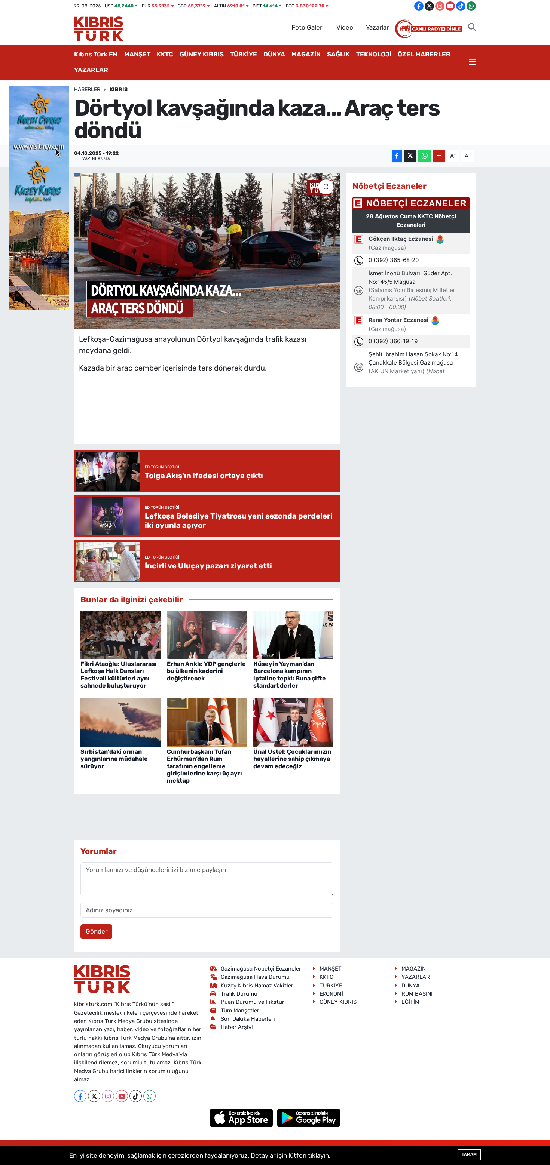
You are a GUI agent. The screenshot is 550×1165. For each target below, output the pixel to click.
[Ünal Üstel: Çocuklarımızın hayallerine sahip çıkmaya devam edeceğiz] (293, 722)
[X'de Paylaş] (410, 156)
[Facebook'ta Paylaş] (397, 156)
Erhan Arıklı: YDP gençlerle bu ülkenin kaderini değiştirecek (206, 671)
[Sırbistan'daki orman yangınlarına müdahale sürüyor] (120, 722)
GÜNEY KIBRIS (202, 54)
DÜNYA (274, 54)
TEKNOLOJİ (373, 54)
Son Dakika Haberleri (248, 1018)
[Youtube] (122, 1096)
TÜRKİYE (243, 54)
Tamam (469, 1154)
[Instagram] (108, 1096)
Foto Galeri (307, 27)
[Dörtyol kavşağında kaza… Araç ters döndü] (207, 251)
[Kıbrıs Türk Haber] (98, 28)
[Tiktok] (135, 1096)
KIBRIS (119, 89)
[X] (94, 1096)
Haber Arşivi (237, 1027)
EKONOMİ (331, 993)
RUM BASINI (417, 993)
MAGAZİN (306, 54)
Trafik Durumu (239, 993)
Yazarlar (377, 27)
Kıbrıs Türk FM (96, 54)
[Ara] (472, 28)
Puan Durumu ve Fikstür (252, 1002)
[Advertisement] (215, 416)
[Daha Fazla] (439, 156)
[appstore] (242, 1117)
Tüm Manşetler (240, 1010)
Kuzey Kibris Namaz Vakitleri (258, 985)
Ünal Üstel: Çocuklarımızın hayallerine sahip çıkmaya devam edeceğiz (292, 758)
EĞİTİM (410, 1002)
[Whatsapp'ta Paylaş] (424, 156)
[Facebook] (80, 1096)
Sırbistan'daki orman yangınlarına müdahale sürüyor (114, 758)
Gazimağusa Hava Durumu (255, 977)
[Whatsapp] (149, 1096)
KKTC (165, 54)
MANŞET (137, 54)
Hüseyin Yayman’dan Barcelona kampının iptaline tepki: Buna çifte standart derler (289, 674)
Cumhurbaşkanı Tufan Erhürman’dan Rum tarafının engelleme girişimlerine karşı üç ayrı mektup (204, 766)
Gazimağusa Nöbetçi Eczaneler (261, 968)
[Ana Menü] (472, 62)
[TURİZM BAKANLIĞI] (39, 197)
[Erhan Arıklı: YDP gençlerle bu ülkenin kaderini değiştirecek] (207, 634)
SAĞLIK (338, 54)
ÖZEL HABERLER (424, 54)
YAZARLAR (91, 70)
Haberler (87, 89)
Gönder (96, 931)
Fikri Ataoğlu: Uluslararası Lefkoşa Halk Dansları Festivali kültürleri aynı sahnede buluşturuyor (118, 674)
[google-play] (309, 1117)
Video (344, 27)
